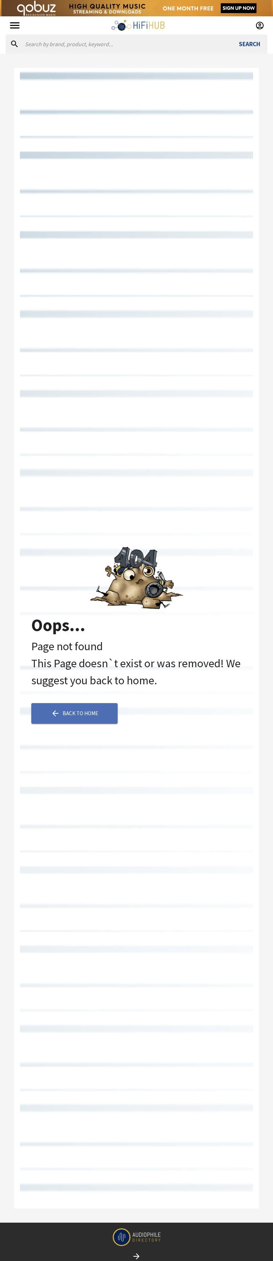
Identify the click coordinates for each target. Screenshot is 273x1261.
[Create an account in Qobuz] (136, 8)
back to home (80, 713)
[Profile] (259, 25)
